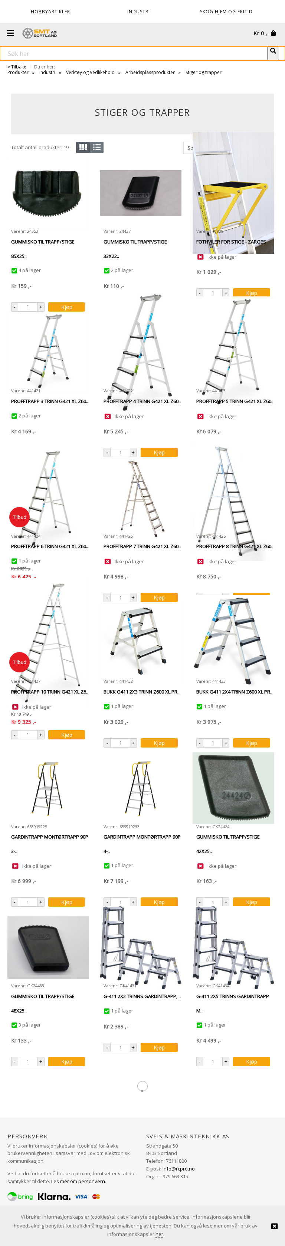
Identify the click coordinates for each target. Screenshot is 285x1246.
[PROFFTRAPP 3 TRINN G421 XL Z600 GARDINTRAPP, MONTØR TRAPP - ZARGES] (48, 352)
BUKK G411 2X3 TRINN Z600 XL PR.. (142, 691)
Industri (47, 72)
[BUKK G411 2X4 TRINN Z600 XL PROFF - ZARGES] (233, 643)
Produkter (18, 72)
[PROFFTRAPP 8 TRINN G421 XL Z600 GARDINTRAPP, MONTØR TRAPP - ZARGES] (233, 497)
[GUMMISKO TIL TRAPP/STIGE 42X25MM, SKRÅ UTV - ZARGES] (233, 788)
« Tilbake (16, 67)
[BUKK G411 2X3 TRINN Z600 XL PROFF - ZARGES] (140, 643)
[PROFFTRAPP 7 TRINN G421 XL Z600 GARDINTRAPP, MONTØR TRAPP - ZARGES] (140, 497)
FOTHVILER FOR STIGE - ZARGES (231, 241)
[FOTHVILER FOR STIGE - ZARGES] (233, 193)
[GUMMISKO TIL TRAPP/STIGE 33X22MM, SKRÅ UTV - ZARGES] (140, 193)
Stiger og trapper (204, 72)
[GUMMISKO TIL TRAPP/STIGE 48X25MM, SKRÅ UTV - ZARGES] (48, 947)
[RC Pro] (39, 34)
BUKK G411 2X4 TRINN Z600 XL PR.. (234, 691)
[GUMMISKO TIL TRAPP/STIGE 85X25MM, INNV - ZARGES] (48, 192)
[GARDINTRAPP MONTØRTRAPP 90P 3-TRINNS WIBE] (48, 788)
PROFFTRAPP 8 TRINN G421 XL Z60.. (234, 546)
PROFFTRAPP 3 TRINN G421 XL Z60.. (49, 401)
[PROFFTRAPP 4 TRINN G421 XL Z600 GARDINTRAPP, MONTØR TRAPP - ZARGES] (140, 352)
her (159, 1234)
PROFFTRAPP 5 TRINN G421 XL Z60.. (234, 401)
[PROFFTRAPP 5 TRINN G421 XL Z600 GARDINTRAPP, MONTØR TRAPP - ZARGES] (233, 352)
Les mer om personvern (78, 1181)
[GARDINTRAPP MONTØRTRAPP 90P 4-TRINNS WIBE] (140, 788)
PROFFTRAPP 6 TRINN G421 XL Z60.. (49, 546)
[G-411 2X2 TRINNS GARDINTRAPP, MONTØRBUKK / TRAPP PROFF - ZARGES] (140, 947)
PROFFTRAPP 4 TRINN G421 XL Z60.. (142, 401)
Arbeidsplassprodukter (150, 72)
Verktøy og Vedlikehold (90, 72)
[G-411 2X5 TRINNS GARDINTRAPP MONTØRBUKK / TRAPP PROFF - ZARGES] (233, 947)
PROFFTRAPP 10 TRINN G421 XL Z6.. (49, 691)
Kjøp (66, 306)
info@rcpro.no (179, 1168)
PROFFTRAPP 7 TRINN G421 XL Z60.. (142, 546)
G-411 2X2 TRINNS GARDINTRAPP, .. (142, 996)
